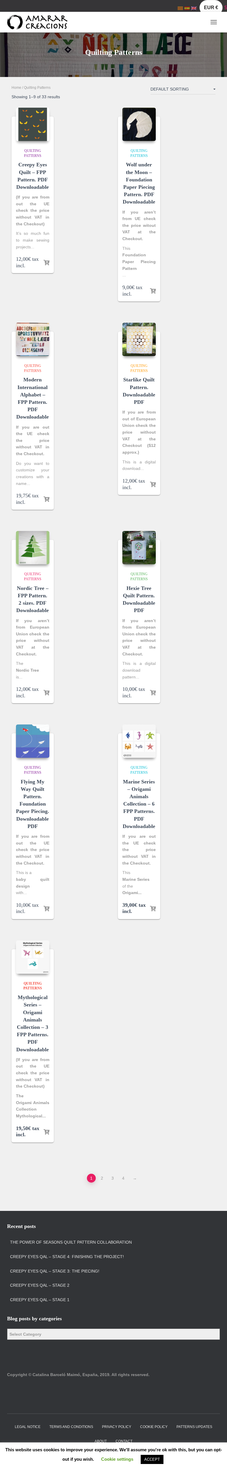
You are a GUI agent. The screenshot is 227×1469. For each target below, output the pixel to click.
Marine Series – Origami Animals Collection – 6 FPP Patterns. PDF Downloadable (139, 804)
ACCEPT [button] (152, 1459)
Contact (124, 1441)
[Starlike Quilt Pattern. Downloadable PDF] (139, 339)
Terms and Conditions (71, 1427)
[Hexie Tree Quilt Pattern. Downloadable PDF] (139, 547)
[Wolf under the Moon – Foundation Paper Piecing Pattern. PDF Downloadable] (139, 124)
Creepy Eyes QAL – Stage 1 (39, 1299)
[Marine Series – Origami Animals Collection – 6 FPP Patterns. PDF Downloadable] (139, 741)
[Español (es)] (187, 8)
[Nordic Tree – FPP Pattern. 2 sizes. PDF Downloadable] (32, 547)
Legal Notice (27, 1427)
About (101, 1441)
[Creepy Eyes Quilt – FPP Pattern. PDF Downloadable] (32, 124)
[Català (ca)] (180, 8)
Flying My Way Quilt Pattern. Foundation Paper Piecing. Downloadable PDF (32, 804)
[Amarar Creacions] (39, 22)
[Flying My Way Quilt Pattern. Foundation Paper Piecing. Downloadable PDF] (32, 741)
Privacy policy (116, 1427)
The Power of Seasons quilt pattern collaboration (71, 1242)
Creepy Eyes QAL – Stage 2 (39, 1285)
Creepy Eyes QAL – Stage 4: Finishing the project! (67, 1256)
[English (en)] (194, 8)
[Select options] (46, 263)
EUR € (211, 7)
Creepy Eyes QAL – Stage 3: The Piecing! (54, 1271)
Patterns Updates (194, 1427)
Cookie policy (154, 1427)
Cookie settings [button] (117, 1459)
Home (16, 88)
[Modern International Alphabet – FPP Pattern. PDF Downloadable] (32, 339)
